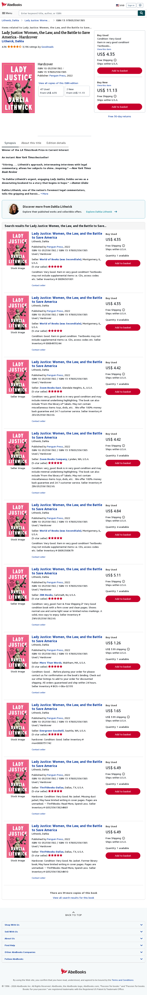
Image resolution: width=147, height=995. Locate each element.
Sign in (131, 5)
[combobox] (78, 13)
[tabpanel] (46, 172)
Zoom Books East (50, 387)
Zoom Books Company (53, 459)
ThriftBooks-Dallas (52, 787)
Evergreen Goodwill (52, 730)
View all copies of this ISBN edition (58, 83)
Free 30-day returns (119, 116)
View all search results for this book (73, 897)
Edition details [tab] (56, 143)
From (48, 91)
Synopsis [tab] (10, 143)
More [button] (45, 193)
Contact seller (38, 285)
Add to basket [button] (120, 70)
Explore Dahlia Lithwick (99, 211)
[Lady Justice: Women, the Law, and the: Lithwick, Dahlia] (18, 264)
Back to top (73, 914)
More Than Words (51, 662)
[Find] (141, 13)
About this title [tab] (31, 143)
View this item (104, 49)
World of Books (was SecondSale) (60, 259)
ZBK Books (46, 594)
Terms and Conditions (123, 980)
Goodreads (47, 46)
